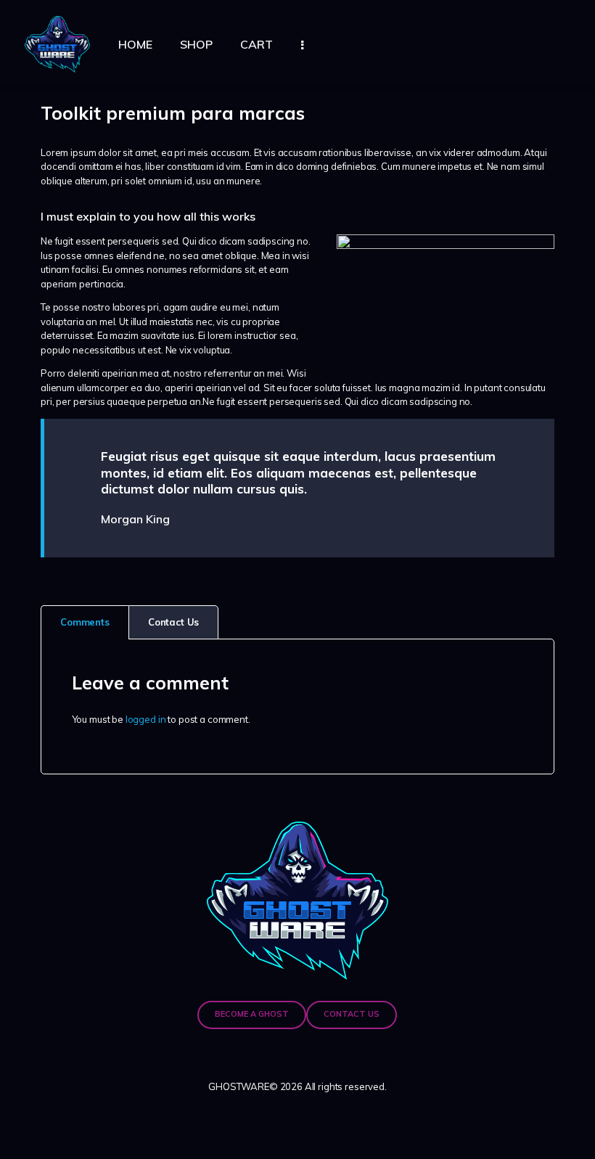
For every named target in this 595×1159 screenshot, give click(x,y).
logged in (146, 719)
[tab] (84, 622)
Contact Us (174, 622)
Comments (85, 622)
